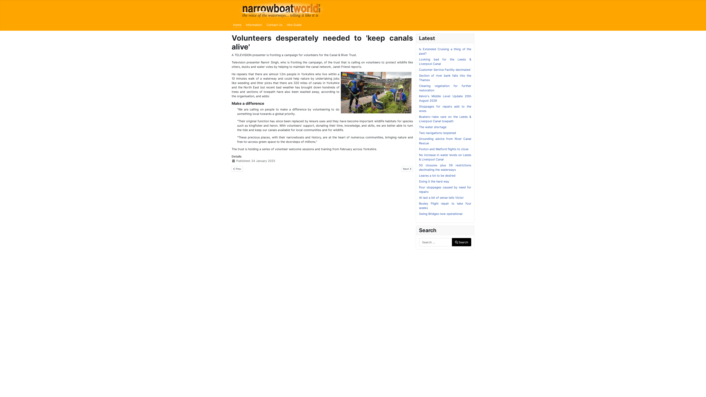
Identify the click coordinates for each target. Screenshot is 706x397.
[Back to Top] (699, 390)
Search (463, 242)
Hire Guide (294, 25)
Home (237, 25)
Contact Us (274, 25)
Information (254, 25)
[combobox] (435, 242)
